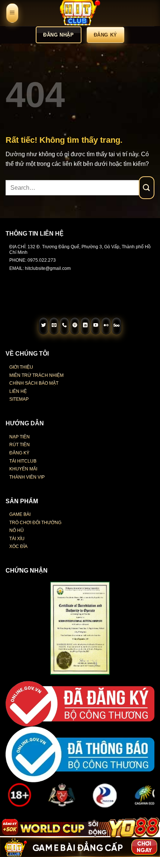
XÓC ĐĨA (18, 546)
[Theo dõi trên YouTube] (95, 326)
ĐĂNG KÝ (19, 453)
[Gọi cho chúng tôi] (64, 326)
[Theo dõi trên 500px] (116, 326)
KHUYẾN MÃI (23, 469)
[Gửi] (146, 187)
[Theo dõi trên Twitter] (43, 326)
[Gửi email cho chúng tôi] (54, 326)
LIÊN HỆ (18, 391)
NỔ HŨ (16, 530)
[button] (12, 13)
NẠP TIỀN (19, 436)
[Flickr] (106, 326)
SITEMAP (19, 399)
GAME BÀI (20, 514)
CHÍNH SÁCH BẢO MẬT (33, 383)
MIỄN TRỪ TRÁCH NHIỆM (36, 375)
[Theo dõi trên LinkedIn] (85, 326)
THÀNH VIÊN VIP (27, 477)
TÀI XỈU (17, 538)
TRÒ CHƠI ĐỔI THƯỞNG (35, 522)
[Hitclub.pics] (80, 13)
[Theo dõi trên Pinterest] (75, 326)
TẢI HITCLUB (22, 461)
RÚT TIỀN (19, 444)
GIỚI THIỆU (21, 367)
